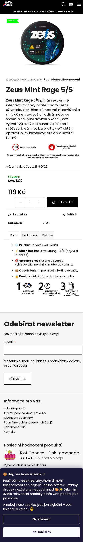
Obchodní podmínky (18, 418)
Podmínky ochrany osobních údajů (28, 422)
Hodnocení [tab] (30, 235)
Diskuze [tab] (47, 235)
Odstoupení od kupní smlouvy (25, 413)
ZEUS (46, 223)
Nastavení (42, 519)
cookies (31, 504)
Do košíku (65, 202)
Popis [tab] (14, 235)
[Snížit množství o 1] (20, 202)
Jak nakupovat (14, 408)
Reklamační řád (15, 427)
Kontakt (9, 432)
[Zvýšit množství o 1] (40, 202)
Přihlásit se (17, 379)
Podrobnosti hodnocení (62, 79)
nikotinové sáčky (66, 270)
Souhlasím (41, 532)
